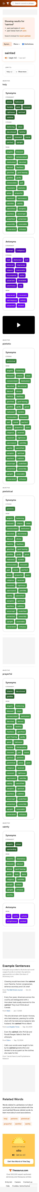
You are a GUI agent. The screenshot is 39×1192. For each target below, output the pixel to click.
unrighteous (12, 921)
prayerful (18, 193)
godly (18, 178)
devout (10, 167)
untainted (22, 219)
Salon (9, 1040)
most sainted (25, 36)
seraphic (22, 209)
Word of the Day (18, 1147)
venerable (22, 224)
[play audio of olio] (13, 1155)
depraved (11, 295)
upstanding (11, 849)
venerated (11, 229)
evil (26, 260)
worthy (10, 895)
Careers (18, 1182)
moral (27, 137)
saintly (20, 203)
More (16, 44)
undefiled (11, 219)
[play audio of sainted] (6, 58)
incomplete (11, 275)
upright (20, 142)
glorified (10, 172)
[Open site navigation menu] (4, 3)
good (9, 137)
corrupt (10, 250)
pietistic (22, 188)
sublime (10, 117)
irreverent (22, 295)
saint (23, 28)
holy (17, 874)
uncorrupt (21, 214)
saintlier (18, 1124)
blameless (21, 859)
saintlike (10, 203)
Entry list (8, 1182)
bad (8, 260)
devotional (11, 132)
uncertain (11, 280)
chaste (10, 157)
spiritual (21, 112)
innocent (18, 137)
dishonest (18, 260)
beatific (10, 859)
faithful (22, 132)
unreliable (22, 280)
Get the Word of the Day (18, 1161)
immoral (10, 265)
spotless (10, 214)
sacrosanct (22, 198)
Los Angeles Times (13, 1027)
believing (11, 127)
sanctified (11, 209)
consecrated (21, 157)
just (21, 183)
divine (9, 102)
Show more (22, 72)
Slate (8, 1011)
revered (27, 107)
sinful (22, 275)
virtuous (22, 229)
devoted (22, 162)
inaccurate (20, 270)
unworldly (11, 224)
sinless (19, 885)
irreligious (21, 250)
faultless (20, 167)
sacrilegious (12, 300)
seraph (10, 885)
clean (20, 127)
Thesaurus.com (8, 3)
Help (8, 1186)
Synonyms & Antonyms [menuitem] (8, 44)
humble (10, 107)
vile (20, 286)
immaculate (12, 183)
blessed (19, 152)
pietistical (11, 361)
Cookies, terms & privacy (21, 1186)
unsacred (11, 305)
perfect (10, 142)
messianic (11, 188)
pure (18, 107)
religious (10, 433)
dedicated (11, 162)
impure (10, 270)
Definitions (28, 44)
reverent (10, 198)
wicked (21, 305)
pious (9, 193)
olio (18, 1150)
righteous (11, 112)
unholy (23, 300)
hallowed (19, 102)
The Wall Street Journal (15, 990)
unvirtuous (11, 286)
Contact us (27, 1182)
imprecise (21, 265)
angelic (10, 152)
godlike (10, 178)
